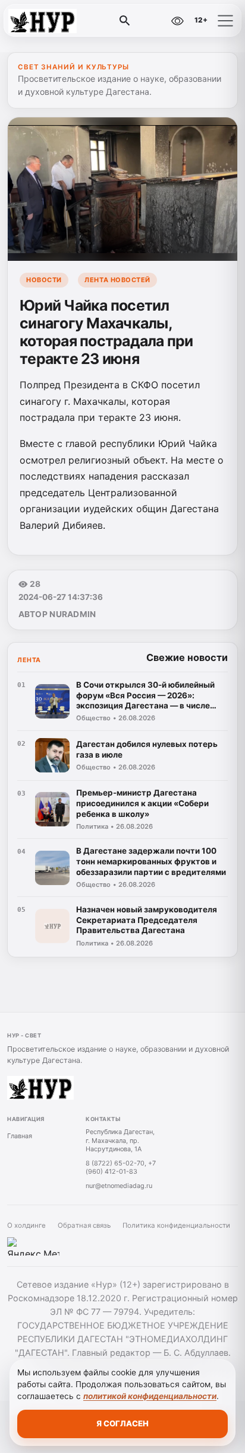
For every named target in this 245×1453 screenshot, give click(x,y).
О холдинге (26, 1225)
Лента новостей (117, 280)
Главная (19, 1136)
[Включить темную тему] (151, 20)
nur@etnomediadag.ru (119, 1185)
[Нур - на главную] (58, 20)
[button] (225, 20)
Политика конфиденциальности (176, 1225)
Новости (44, 280)
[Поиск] (125, 20)
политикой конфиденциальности (149, 1396)
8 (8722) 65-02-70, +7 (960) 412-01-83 (121, 1167)
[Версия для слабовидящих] (177, 21)
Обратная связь (84, 1225)
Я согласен (122, 1423)
